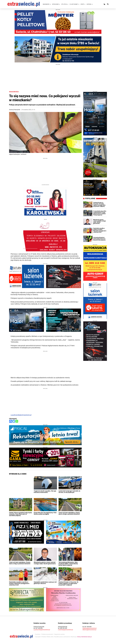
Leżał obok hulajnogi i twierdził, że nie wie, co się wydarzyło (69, 491)
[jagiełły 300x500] (95, 157)
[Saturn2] (26, 276)
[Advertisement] (58, 76)
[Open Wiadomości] (50, 4)
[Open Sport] (84, 4)
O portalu (37, 634)
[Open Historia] (92, 4)
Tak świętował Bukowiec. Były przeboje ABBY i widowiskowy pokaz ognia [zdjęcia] (68, 563)
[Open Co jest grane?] (78, 4)
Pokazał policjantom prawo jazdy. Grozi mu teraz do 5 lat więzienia (99, 239)
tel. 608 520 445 (62, 628)
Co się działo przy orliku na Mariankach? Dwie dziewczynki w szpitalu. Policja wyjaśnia (99, 213)
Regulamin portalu (59, 634)
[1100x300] (45, 457)
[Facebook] (10, 421)
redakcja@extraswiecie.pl (89, 628)
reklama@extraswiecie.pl (89, 629)
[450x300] (26, 320)
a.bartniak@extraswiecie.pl (65, 629)
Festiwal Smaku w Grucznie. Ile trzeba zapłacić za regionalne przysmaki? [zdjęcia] (68, 583)
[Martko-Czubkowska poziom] (63, 599)
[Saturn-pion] (95, 301)
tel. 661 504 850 (38, 628)
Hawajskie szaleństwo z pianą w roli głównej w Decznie (45, 582)
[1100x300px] (45, 435)
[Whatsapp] (16, 421)
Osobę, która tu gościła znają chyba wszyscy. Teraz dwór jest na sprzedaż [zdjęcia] (20, 514)
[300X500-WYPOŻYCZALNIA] (95, 341)
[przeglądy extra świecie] (95, 188)
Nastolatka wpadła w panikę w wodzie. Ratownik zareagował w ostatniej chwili (19, 583)
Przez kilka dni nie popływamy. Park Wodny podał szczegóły (45, 513)
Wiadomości (14, 92)
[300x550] (95, 113)
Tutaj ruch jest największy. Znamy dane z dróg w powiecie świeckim (69, 513)
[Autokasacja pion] (95, 263)
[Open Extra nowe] (59, 4)
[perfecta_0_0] (26, 599)
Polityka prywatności (47, 634)
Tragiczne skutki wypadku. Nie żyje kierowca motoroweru (45, 491)
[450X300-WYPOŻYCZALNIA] (63, 276)
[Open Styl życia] (67, 4)
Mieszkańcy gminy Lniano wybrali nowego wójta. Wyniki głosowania (45, 562)
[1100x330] (58, 49)
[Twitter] (13, 421)
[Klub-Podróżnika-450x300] (63, 532)
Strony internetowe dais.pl (84, 636)
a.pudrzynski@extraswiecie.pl (21, 415)
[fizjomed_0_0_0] (26, 532)
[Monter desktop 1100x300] (58, 22)
